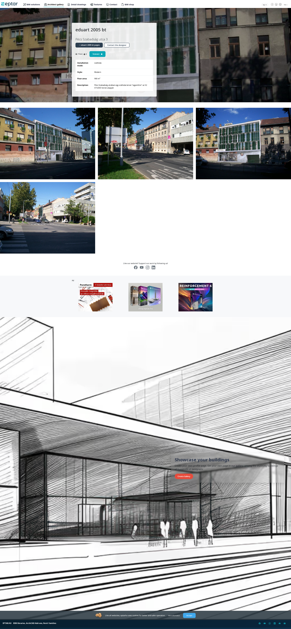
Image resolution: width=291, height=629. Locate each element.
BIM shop (129, 4)
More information (174, 616)
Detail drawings (78, 4)
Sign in (265, 5)
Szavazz (97, 54)
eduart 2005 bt (90, 30)
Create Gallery (184, 476)
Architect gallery (56, 4)
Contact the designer (116, 45)
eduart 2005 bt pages (90, 45)
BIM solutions (33, 4)
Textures (98, 4)
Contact (113, 4)
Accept (189, 615)
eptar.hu (7, 623)
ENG (285, 5)
